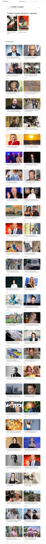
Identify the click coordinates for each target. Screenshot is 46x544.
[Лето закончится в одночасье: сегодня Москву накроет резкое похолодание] (14, 391)
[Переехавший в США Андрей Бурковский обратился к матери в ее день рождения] (14, 53)
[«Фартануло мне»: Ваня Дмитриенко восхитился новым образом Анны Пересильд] (14, 534)
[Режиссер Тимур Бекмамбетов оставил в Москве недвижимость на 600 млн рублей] (14, 106)
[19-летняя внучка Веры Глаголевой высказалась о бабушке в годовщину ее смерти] (32, 374)
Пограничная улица (22, 32)
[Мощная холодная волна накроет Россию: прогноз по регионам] (32, 409)
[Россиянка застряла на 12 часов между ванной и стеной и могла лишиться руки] (14, 302)
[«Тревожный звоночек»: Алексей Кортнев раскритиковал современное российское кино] (32, 356)
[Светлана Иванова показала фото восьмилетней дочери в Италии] (14, 498)
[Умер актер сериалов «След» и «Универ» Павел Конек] (32, 391)
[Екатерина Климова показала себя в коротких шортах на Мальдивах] (32, 427)
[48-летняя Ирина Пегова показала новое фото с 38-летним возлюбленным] (14, 409)
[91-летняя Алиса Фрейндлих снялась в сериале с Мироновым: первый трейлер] (14, 124)
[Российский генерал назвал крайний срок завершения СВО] (32, 498)
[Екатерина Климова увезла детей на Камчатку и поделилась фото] (14, 445)
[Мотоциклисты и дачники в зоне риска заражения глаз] (14, 320)
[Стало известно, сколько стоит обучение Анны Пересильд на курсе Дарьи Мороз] (32, 445)
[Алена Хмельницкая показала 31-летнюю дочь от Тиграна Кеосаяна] (14, 463)
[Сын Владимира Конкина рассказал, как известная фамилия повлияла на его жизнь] (14, 195)
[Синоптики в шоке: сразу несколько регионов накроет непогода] (14, 267)
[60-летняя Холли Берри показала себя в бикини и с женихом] (14, 516)
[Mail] (3, 1)
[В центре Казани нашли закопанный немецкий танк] (32, 249)
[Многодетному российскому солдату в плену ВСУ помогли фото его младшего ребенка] (32, 71)
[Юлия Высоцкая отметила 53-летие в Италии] (14, 481)
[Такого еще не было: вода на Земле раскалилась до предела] (32, 142)
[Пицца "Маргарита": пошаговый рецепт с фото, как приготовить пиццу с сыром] (14, 427)
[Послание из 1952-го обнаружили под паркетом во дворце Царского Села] (32, 88)
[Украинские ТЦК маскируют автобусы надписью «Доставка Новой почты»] (32, 267)
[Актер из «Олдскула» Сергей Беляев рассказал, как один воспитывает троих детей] (14, 249)
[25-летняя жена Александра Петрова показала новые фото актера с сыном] (32, 213)
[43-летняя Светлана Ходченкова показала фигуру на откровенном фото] (32, 320)
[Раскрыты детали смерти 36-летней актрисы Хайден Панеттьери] (14, 142)
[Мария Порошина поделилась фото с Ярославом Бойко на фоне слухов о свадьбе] (14, 160)
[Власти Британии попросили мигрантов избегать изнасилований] (14, 213)
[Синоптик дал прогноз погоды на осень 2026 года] (32, 106)
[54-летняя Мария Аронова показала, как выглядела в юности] (14, 374)
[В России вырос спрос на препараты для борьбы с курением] (14, 178)
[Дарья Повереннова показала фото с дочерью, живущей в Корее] (14, 285)
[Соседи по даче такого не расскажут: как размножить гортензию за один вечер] (32, 534)
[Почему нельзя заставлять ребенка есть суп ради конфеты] (32, 124)
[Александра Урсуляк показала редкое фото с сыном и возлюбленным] (32, 338)
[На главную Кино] (6, 1)
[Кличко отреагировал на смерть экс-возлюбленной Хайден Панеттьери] (14, 231)
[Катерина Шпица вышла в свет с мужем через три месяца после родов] (32, 195)
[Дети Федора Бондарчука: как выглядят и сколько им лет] (32, 53)
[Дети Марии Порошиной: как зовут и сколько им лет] (14, 88)
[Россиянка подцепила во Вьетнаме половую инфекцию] (32, 231)
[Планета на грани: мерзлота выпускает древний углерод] (14, 338)
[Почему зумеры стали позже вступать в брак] (32, 481)
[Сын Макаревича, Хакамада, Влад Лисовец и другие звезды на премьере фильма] (32, 160)
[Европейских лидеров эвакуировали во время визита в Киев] (14, 356)
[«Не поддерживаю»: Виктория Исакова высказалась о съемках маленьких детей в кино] (32, 302)
